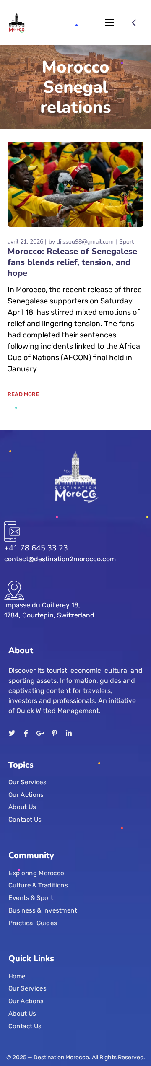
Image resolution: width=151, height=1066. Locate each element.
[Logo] (17, 23)
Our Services (27, 782)
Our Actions (26, 794)
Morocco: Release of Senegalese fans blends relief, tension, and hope (72, 262)
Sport (126, 242)
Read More (23, 394)
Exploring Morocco (36, 873)
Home (17, 976)
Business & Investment (42, 910)
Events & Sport (30, 897)
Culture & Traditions (38, 885)
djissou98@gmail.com (85, 242)
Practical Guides (32, 922)
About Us (22, 807)
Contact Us (25, 819)
